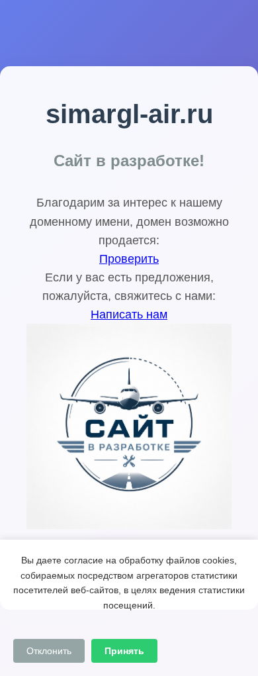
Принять (124, 651)
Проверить (129, 259)
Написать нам (129, 314)
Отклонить (48, 651)
